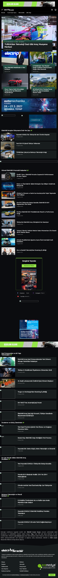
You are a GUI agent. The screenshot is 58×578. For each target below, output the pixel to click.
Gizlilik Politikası (15, 574)
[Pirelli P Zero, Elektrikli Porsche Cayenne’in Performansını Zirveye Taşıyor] (8, 176)
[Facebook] (23, 293)
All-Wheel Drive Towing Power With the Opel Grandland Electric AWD (42, 90)
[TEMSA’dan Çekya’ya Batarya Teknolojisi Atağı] (7, 154)
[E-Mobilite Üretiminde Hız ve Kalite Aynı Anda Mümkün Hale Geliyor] (7, 502)
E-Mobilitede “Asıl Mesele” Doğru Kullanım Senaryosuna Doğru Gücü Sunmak (42, 67)
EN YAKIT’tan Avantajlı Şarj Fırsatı (30, 403)
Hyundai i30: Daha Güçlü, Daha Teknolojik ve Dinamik (36, 449)
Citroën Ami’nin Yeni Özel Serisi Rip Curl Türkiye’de (35, 485)
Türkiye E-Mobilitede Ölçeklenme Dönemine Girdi (35, 370)
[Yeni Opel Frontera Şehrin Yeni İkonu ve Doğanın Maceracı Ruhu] (7, 429)
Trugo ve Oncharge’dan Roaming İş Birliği (32, 392)
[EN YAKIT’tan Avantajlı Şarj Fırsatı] (7, 405)
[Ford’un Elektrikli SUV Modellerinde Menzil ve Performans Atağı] (8, 214)
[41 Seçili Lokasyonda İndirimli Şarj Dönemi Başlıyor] (7, 383)
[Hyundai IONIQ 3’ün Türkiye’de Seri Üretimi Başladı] (7, 137)
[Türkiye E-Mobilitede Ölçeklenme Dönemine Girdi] (7, 372)
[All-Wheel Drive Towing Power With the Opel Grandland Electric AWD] (43, 81)
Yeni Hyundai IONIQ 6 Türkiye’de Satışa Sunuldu (34, 464)
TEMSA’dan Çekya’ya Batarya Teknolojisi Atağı (31, 152)
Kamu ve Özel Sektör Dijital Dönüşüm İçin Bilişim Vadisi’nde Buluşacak (36, 184)
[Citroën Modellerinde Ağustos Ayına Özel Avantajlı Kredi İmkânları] (8, 242)
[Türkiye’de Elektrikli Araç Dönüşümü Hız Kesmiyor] (8, 223)
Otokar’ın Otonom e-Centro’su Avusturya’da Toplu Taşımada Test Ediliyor (36, 194)
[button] (51, 575)
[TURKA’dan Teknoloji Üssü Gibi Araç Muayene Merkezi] (29, 32)
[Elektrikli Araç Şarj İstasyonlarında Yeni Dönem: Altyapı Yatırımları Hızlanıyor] (7, 361)
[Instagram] (38, 293)
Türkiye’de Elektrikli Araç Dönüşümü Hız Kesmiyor (33, 222)
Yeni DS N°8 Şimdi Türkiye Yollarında (28, 143)
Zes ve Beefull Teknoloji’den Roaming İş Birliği (31, 250)
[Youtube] (23, 296)
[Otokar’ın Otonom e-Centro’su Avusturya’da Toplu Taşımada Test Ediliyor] (8, 195)
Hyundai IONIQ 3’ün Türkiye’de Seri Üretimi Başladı (32, 134)
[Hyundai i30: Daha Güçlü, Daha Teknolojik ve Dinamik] (7, 451)
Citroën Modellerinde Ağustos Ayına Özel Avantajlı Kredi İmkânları (35, 241)
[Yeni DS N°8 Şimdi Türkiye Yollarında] (7, 146)
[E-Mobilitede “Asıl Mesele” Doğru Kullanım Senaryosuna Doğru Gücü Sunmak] (43, 58)
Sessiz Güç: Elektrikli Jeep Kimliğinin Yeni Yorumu (34, 438)
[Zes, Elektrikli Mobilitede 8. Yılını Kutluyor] (15, 58)
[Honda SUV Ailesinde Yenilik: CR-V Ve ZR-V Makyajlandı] (7, 476)
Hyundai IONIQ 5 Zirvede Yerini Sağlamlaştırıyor (35, 522)
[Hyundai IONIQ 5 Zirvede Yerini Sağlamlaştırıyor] (7, 524)
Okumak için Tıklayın (29, 265)
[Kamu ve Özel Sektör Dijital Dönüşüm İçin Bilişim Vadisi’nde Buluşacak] (8, 186)
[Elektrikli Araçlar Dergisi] (9, 10)
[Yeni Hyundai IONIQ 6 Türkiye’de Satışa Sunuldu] (7, 466)
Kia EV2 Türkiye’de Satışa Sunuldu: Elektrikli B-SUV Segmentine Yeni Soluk (33, 203)
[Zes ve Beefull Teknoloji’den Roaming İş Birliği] (8, 251)
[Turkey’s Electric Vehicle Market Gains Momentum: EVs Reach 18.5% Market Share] (8, 232)
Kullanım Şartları (25, 574)
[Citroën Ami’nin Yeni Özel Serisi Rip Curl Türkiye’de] (7, 487)
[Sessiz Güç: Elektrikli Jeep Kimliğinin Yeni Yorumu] (7, 440)
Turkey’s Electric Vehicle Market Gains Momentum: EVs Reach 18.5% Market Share (36, 231)
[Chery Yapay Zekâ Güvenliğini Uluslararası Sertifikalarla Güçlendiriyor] (15, 81)
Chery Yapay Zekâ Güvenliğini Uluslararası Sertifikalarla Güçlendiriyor (14, 90)
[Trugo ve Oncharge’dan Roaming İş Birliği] (7, 394)
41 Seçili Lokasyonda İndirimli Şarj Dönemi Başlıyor (35, 381)
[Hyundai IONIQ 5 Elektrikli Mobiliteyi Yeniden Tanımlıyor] (7, 513)
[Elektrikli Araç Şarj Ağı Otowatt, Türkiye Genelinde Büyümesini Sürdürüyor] (7, 415)
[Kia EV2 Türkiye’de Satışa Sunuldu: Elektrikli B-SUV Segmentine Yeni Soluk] (8, 204)
